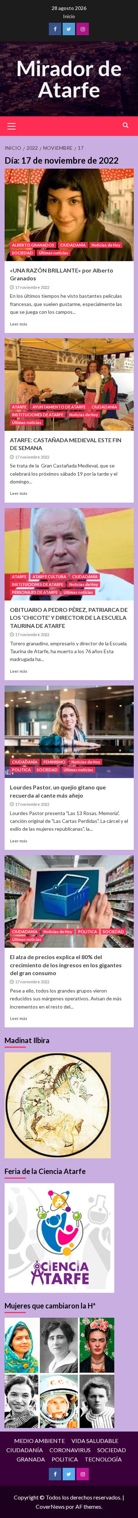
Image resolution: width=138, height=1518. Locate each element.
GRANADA (31, 1459)
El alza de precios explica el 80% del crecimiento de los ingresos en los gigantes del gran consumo (66, 964)
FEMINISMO (54, 762)
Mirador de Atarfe (69, 78)
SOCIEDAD (22, 252)
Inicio (69, 16)
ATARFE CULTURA (49, 576)
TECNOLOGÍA (103, 1459)
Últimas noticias (53, 252)
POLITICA (21, 769)
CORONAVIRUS (70, 1449)
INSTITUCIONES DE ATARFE (37, 414)
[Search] (125, 125)
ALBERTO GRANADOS (33, 245)
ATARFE (19, 406)
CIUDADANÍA (73, 245)
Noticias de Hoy (106, 245)
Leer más (18, 324)
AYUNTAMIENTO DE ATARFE (59, 406)
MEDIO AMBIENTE (39, 1440)
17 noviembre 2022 (32, 287)
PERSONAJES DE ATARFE (35, 592)
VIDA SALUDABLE (94, 1440)
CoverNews (50, 1506)
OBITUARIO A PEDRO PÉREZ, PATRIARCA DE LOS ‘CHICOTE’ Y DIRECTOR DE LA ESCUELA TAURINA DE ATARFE (69, 617)
